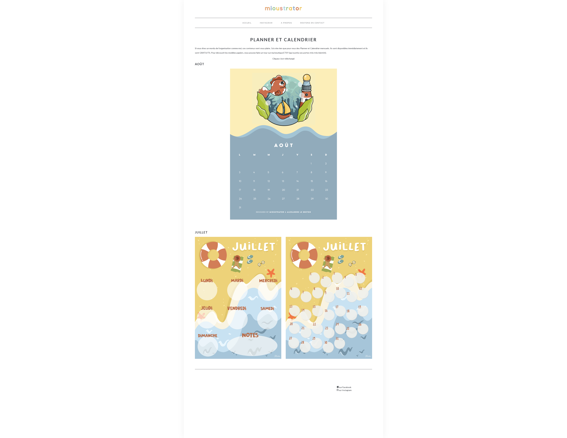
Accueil (246, 23)
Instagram (266, 23)
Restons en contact (312, 23)
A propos (286, 23)
